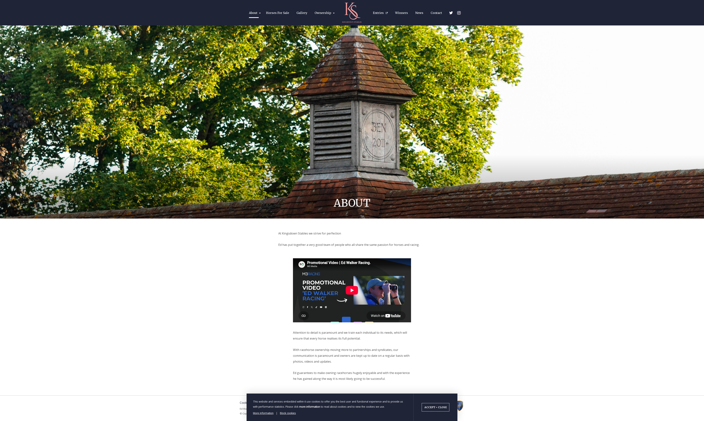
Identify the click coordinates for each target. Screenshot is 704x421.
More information (263, 413)
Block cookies (288, 413)
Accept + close (435, 407)
